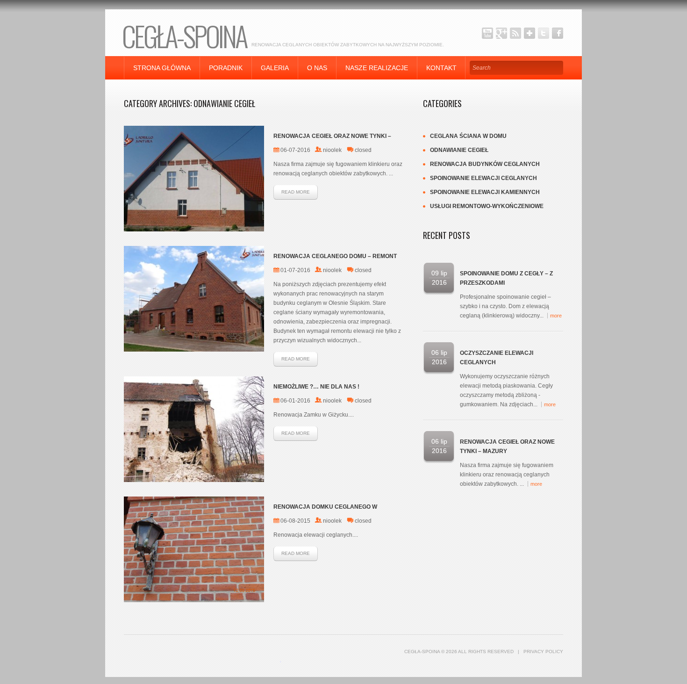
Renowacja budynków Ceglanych (485, 164)
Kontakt (441, 68)
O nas (317, 68)
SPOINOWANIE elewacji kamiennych (485, 192)
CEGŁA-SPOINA (184, 35)
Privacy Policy (543, 651)
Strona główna (162, 68)
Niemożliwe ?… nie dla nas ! (316, 386)
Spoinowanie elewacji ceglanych (483, 178)
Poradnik (226, 68)
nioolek (332, 150)
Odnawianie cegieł (459, 150)
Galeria (275, 68)
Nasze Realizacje (376, 68)
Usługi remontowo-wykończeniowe (487, 206)
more (556, 315)
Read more (295, 191)
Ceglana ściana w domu (468, 136)
